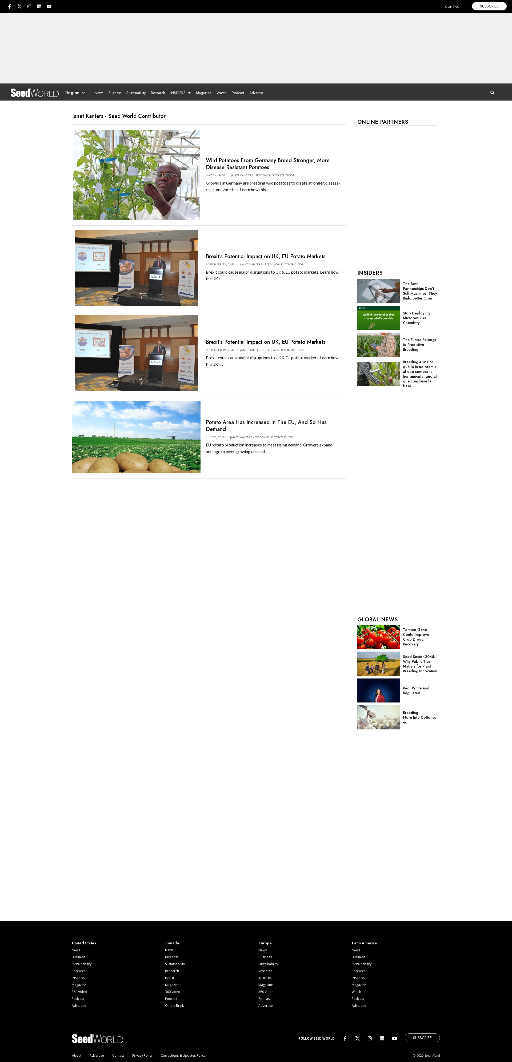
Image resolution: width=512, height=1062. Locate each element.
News (99, 92)
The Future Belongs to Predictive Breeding (419, 344)
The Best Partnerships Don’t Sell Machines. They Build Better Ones (420, 291)
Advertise (256, 92)
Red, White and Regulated (416, 690)
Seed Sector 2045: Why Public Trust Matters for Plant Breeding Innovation (420, 664)
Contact (118, 1055)
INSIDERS (178, 92)
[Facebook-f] (9, 6)
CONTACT (453, 7)
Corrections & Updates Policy (183, 1055)
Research (158, 92)
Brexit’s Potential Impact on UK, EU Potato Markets (266, 256)
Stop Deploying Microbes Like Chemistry (416, 317)
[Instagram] (29, 6)
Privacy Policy (142, 1055)
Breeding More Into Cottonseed (419, 717)
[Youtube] (49, 6)
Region (72, 93)
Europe (265, 943)
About (76, 1055)
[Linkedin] (39, 6)
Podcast (238, 92)
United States (84, 943)
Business (115, 92)
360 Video (79, 991)
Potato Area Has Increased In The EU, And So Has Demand (266, 425)
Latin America (364, 943)
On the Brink (174, 1005)
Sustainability (136, 92)
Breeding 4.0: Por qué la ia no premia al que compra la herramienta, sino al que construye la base (420, 374)
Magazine (203, 92)
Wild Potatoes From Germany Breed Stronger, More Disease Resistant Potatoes (268, 164)
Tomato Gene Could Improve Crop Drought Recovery (416, 637)
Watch (221, 92)
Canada (172, 943)
